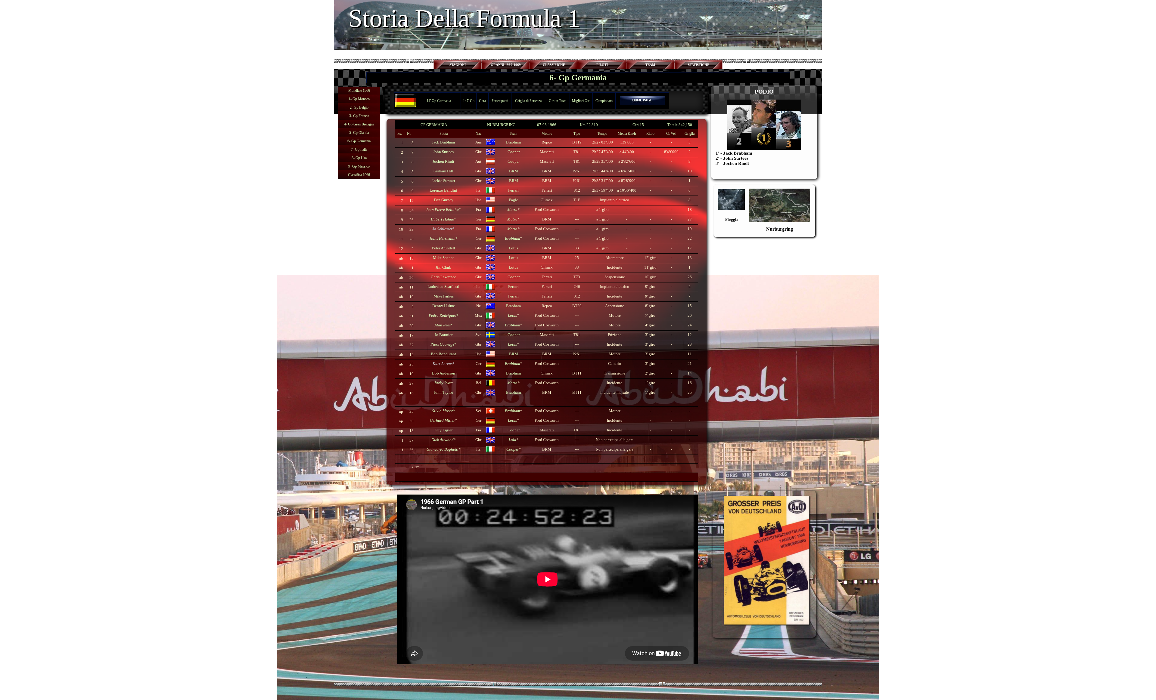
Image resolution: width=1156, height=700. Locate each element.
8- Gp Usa (359, 158)
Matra (512, 209)
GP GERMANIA (434, 124)
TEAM (650, 64)
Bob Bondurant (443, 354)
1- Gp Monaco (359, 99)
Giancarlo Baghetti (442, 449)
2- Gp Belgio (359, 107)
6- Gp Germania (359, 141)
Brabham (512, 238)
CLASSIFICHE (554, 64)
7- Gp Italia (359, 149)
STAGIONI (457, 64)
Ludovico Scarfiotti (443, 286)
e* (443, 209)
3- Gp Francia (359, 116)
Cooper (514, 334)
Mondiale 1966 (359, 90)
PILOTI (602, 64)
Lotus (512, 315)
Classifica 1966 (359, 175)
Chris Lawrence (443, 277)
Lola (512, 439)
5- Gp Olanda (359, 133)
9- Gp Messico (359, 166)
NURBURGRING (501, 124)
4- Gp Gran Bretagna (359, 124)
